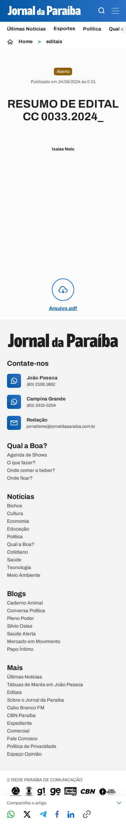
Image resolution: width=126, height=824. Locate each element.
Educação (18, 529)
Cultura (15, 513)
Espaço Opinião (24, 754)
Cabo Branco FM (25, 707)
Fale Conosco (22, 738)
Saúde (14, 560)
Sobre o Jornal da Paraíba (35, 700)
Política (92, 29)
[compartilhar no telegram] (43, 814)
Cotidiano (17, 552)
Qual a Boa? (20, 544)
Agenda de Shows (27, 455)
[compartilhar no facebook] (57, 815)
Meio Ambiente (23, 575)
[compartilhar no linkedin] (71, 815)
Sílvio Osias (19, 626)
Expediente (19, 723)
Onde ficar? (20, 478)
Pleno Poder (20, 618)
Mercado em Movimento (33, 641)
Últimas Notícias (26, 29)
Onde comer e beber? (31, 470)
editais (54, 41)
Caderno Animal (25, 603)
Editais (14, 692)
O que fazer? (21, 462)
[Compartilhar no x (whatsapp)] (27, 815)
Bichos (14, 506)
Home (26, 41)
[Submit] (101, 11)
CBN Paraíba (21, 715)
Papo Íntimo (20, 649)
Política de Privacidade (31, 746)
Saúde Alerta (21, 633)
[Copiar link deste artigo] (87, 814)
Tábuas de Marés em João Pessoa (45, 684)
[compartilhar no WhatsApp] (11, 814)
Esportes (64, 28)
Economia (18, 521)
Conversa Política (26, 610)
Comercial (18, 731)
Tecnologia (19, 567)
